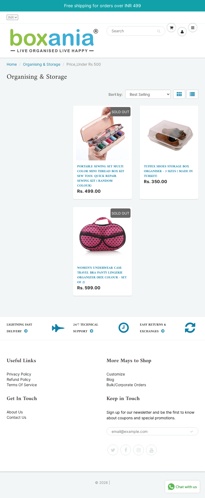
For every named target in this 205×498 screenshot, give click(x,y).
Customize (116, 374)
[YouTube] (151, 450)
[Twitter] (113, 450)
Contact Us (16, 417)
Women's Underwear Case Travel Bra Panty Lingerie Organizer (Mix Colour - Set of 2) (102, 275)
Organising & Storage (41, 64)
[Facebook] (125, 450)
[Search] (158, 31)
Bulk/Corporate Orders (126, 384)
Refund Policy (19, 379)
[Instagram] (138, 450)
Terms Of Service (22, 384)
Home (12, 64)
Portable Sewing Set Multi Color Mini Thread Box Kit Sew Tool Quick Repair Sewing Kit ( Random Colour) (100, 176)
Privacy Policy (19, 374)
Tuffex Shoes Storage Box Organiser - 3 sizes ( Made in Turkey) (168, 171)
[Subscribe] (192, 431)
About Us (15, 412)
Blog (110, 379)
